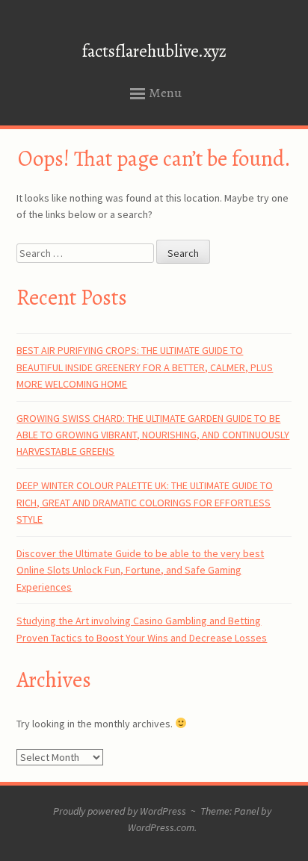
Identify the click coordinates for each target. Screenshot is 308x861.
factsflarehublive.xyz (154, 51)
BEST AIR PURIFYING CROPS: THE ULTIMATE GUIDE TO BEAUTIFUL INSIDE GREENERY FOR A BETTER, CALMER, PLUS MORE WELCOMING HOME (144, 367)
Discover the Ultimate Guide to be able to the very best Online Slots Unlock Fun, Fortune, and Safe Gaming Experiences (140, 570)
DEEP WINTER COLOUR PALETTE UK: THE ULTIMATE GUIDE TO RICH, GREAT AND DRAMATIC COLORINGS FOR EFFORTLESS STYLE (144, 502)
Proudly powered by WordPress (119, 811)
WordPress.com (161, 827)
